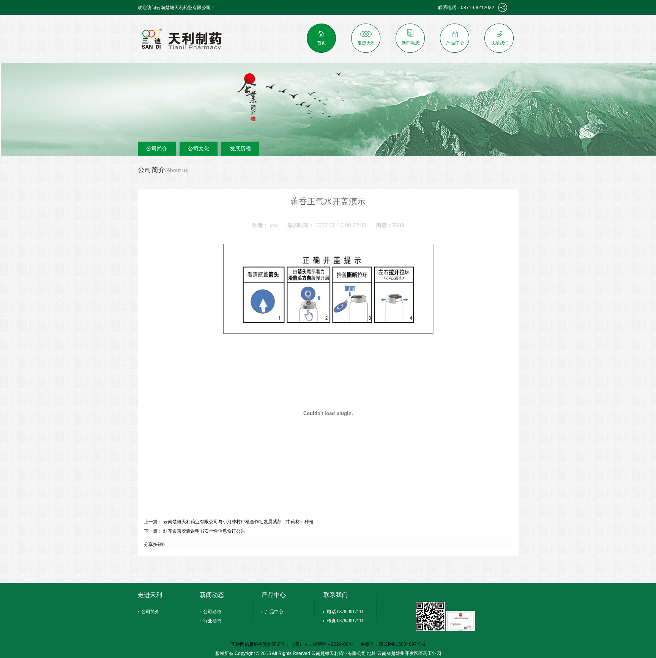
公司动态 (212, 611)
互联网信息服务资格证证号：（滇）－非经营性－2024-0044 (293, 644)
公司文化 (198, 148)
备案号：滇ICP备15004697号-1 (393, 644)
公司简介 (156, 148)
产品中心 (455, 43)
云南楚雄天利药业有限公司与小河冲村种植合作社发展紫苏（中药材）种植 (238, 521)
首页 (321, 43)
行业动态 (212, 620)
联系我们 (499, 43)
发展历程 (240, 148)
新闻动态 (411, 43)
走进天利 (366, 43)
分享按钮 (153, 544)
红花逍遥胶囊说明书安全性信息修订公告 (204, 531)
